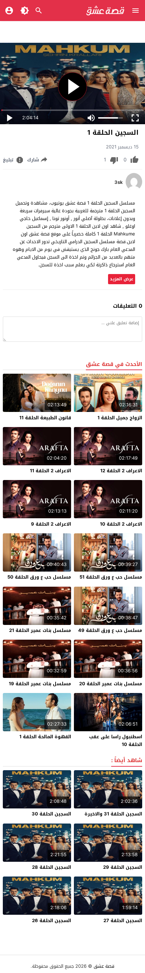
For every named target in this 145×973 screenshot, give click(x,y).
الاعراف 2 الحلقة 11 (50, 470)
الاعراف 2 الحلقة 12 (121, 470)
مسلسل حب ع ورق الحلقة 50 (39, 577)
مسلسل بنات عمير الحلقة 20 (110, 683)
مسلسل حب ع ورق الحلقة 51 (111, 577)
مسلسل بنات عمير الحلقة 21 (40, 630)
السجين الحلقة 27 (122, 920)
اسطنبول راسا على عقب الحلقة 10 (115, 740)
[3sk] (134, 189)
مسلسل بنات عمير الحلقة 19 (40, 683)
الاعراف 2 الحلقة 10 (121, 524)
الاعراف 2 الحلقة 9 (51, 524)
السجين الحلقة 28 (51, 867)
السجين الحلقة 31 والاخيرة (113, 813)
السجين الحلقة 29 (122, 867)
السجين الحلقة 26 (51, 920)
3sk (118, 182)
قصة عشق (104, 966)
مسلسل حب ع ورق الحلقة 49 (110, 630)
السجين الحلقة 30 (51, 813)
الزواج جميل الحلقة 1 (119, 417)
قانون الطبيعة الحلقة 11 (45, 417)
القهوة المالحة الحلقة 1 (45, 736)
